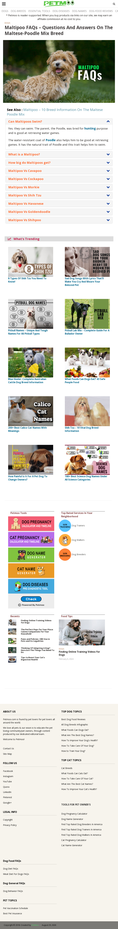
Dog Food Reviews (101, 11)
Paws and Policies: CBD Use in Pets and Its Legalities (35, 640)
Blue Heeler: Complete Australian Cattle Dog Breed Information (27, 380)
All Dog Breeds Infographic (74, 724)
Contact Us (8, 748)
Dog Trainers (78, 525)
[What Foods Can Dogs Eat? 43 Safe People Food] (87, 362)
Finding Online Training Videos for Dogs (36, 621)
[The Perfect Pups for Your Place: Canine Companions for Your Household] (12, 631)
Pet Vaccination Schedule (15, 908)
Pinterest (7, 797)
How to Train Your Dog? (73, 750)
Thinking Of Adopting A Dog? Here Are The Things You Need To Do (37, 650)
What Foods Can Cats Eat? (74, 773)
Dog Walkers (78, 539)
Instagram (8, 776)
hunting (90, 128)
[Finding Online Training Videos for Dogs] (12, 622)
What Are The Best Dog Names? (77, 735)
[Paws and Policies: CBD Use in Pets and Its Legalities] (12, 640)
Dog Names (79, 11)
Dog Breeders (79, 554)
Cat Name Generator (71, 845)
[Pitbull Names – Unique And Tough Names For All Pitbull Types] (30, 313)
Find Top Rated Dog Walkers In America (81, 834)
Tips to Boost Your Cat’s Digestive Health (33, 658)
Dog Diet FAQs (10, 868)
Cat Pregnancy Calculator (73, 840)
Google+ (7, 802)
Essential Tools (39, 11)
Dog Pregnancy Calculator (74, 813)
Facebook (8, 771)
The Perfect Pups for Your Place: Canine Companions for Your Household (37, 632)
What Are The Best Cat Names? (77, 783)
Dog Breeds (18, 11)
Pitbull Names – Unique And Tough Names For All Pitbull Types (28, 332)
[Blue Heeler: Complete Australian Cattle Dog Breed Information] (30, 362)
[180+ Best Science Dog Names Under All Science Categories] (87, 460)
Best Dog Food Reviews (73, 719)
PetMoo (35, 925)
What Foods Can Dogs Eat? (75, 729)
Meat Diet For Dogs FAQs (16, 874)
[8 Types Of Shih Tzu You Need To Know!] (30, 262)
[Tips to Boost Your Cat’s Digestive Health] (12, 659)
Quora (6, 786)
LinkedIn (7, 792)
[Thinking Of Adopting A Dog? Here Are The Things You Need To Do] (12, 649)
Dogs (5, 11)
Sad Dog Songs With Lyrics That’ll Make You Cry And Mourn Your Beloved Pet (84, 281)
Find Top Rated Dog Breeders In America (81, 824)
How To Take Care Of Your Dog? (77, 745)
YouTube (7, 781)
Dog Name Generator (72, 819)
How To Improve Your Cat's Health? (79, 789)
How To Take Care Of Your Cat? (77, 778)
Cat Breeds (66, 768)
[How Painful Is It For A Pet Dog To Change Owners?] (30, 460)
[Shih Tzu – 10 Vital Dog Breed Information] (87, 411)
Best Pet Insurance (12, 913)
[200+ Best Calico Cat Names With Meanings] (30, 411)
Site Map (7, 753)
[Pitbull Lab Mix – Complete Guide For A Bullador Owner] (87, 313)
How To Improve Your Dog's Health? (79, 740)
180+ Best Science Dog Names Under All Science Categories (86, 478)
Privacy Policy (10, 825)
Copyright (8, 819)
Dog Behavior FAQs (13, 891)
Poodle (51, 140)
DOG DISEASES (61, 11)
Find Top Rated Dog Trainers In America (81, 829)
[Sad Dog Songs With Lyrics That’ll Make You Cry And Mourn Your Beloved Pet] (87, 262)
